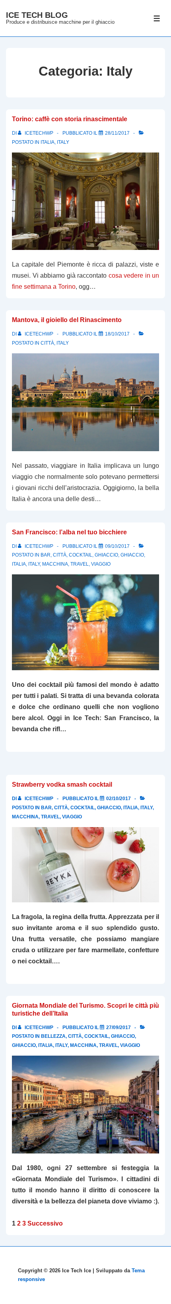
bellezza (53, 1036)
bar (46, 555)
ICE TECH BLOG (37, 15)
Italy (63, 142)
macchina (55, 564)
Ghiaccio (106, 555)
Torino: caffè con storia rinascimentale (69, 119)
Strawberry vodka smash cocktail (62, 784)
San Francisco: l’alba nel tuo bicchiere (69, 532)
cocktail (80, 555)
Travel (79, 564)
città (47, 343)
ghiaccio (132, 555)
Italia (47, 142)
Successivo (45, 1223)
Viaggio (101, 564)
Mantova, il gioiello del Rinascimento (67, 319)
